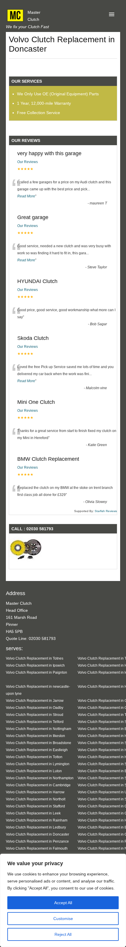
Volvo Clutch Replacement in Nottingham (38, 729)
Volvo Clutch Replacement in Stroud (34, 714)
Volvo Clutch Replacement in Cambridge (38, 785)
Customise (63, 918)
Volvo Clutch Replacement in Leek (33, 813)
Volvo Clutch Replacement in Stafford (35, 806)
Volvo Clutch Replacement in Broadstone (38, 743)
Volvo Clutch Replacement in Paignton (36, 672)
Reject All (63, 934)
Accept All (63, 902)
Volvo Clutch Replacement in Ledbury (36, 827)
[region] (63, 900)
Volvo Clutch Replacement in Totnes (34, 658)
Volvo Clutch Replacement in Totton (34, 757)
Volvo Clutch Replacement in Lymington (37, 764)
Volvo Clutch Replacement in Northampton (40, 778)
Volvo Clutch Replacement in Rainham (36, 820)
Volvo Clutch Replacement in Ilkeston (35, 736)
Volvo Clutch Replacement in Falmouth (37, 848)
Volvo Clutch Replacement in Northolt (35, 799)
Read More (26, 196)
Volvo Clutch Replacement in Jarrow (35, 700)
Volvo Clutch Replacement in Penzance (37, 841)
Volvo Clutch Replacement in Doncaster (37, 834)
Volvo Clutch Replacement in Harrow (35, 792)
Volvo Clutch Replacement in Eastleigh (37, 750)
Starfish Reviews (106, 511)
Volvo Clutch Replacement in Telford (35, 722)
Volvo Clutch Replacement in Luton (34, 771)
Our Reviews (27, 162)
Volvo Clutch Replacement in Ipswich (35, 665)
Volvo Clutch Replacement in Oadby (34, 707)
